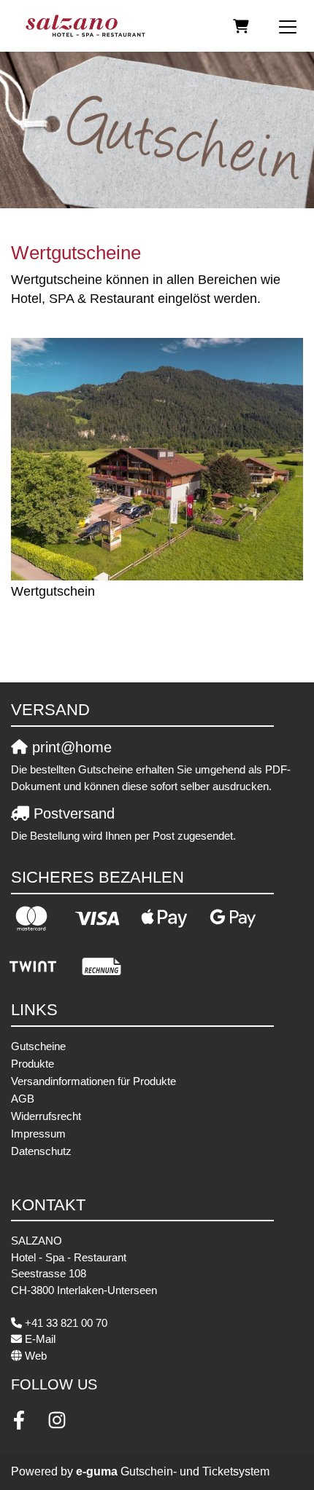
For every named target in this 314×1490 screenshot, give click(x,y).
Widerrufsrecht (46, 1116)
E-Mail (40, 1339)
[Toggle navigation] (287, 26)
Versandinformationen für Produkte (93, 1081)
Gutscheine (38, 1046)
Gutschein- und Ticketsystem (172, 1471)
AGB (22, 1098)
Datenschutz (41, 1151)
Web (36, 1355)
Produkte (32, 1063)
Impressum (38, 1133)
